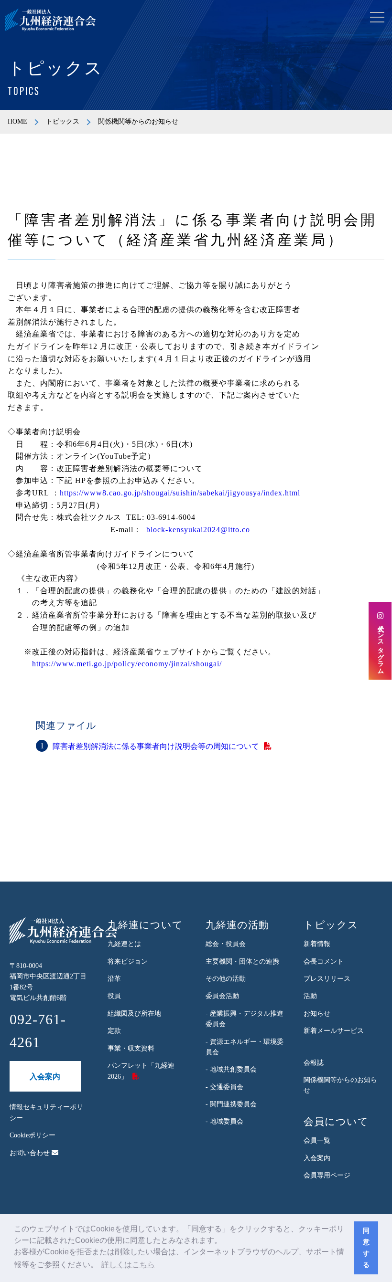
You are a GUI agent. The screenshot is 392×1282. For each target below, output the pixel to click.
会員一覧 (317, 1140)
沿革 (114, 978)
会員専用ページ (327, 1175)
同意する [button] (366, 1248)
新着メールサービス (334, 1030)
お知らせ (317, 1013)
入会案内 (45, 1076)
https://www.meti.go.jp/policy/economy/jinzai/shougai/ (127, 664)
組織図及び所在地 (134, 1013)
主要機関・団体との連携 (242, 961)
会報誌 (314, 1062)
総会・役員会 (226, 943)
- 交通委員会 (224, 1087)
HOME (17, 121)
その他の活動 (226, 978)
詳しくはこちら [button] (128, 1265)
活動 (310, 995)
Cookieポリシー (32, 1135)
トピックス (62, 121)
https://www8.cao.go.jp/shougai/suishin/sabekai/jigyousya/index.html (180, 493)
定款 (114, 1030)
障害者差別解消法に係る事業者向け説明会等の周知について (156, 746)
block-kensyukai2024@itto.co (198, 529)
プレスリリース (327, 978)
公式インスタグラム (380, 645)
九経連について (145, 925)
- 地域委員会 (224, 1121)
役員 (114, 995)
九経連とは (124, 943)
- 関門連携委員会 (231, 1104)
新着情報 (317, 943)
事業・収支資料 (131, 1048)
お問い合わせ (31, 1152)
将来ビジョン (128, 961)
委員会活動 (222, 995)
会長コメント (324, 961)
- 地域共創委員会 (231, 1069)
